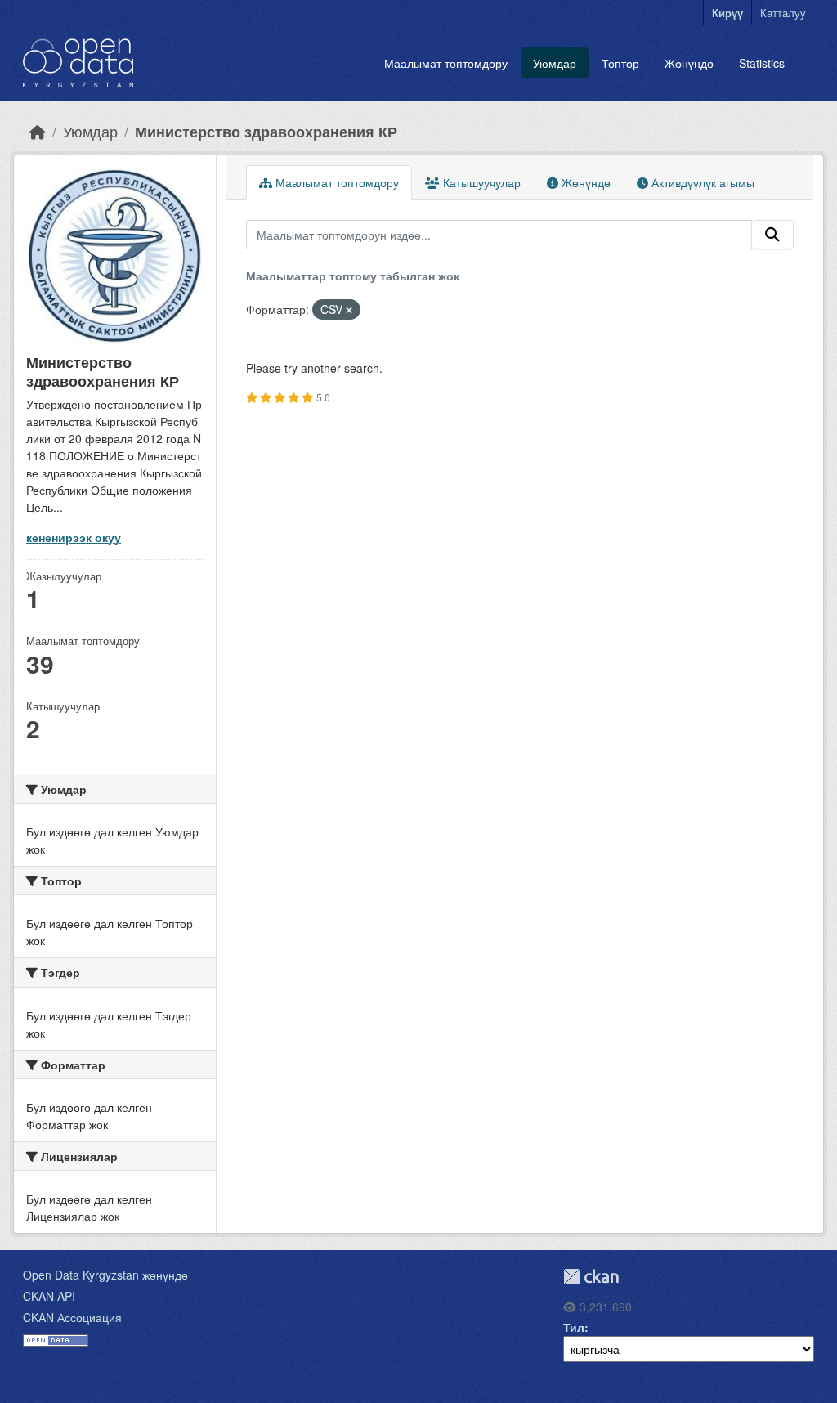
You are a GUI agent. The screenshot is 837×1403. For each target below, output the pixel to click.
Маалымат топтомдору (446, 63)
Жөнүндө (689, 63)
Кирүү (727, 12)
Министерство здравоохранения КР (266, 131)
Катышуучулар (480, 182)
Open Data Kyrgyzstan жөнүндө (105, 1274)
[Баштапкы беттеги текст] (37, 131)
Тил (573, 1327)
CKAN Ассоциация (72, 1317)
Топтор (620, 63)
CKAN (591, 1276)
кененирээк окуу (73, 537)
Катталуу (783, 12)
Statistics (762, 63)
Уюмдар (554, 63)
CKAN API (49, 1296)
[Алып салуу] (349, 309)
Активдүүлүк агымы (701, 182)
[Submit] (772, 234)
